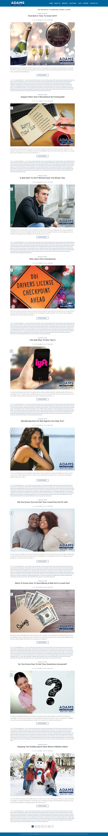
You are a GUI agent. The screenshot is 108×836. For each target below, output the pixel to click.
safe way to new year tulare (56, 411)
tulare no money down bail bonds (43, 495)
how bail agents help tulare (58, 491)
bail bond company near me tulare (51, 486)
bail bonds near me (27, 83)
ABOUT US (57, 3)
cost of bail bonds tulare (29, 84)
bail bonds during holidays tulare (47, 814)
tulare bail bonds (47, 170)
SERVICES (65, 3)
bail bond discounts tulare (34, 81)
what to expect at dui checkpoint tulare (41, 333)
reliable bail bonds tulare (68, 87)
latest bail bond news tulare (17, 494)
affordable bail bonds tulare (38, 649)
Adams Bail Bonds (42, 13)
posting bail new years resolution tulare (26, 168)
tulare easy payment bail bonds (43, 90)
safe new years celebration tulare (41, 411)
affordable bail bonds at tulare (24, 486)
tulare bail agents (28, 89)
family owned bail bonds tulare (57, 84)
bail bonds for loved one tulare (32, 569)
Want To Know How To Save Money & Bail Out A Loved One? (42, 583)
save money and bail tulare (51, 656)
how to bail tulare (31, 167)
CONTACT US (94, 3)
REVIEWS (85, 3)
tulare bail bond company (39, 89)
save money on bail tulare (64, 656)
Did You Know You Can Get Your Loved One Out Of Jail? (42, 502)
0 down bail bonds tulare (34, 80)
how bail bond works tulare (22, 492)
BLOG (80, 3)
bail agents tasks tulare (37, 486)
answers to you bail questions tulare (58, 730)
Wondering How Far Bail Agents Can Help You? (42, 421)
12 (49, 826)
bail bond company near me (20, 81)
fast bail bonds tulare (30, 165)
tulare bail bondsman (19, 90)
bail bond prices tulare (60, 81)
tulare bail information (30, 90)
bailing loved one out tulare (29, 571)
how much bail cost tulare (46, 492)
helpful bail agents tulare (45, 491)
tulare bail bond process (62, 89)
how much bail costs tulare (59, 86)
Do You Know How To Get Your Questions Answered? (42, 664)
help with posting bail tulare (59, 165)
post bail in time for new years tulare (52, 87)
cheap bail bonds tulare (64, 83)
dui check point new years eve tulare (36, 327)
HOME (51, 3)
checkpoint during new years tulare (57, 326)
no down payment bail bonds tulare (34, 87)
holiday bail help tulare (61, 817)
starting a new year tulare (46, 249)
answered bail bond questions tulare (41, 730)
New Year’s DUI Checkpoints (42, 259)
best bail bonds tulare (41, 571)
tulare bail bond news (50, 89)
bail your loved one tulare (16, 571)
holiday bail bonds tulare (36, 86)
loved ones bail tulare (21, 575)
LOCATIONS (72, 3)
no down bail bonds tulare (20, 87)
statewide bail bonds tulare (16, 89)
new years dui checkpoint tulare (65, 329)
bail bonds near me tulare (52, 488)
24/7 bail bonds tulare (58, 80)
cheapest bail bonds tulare (16, 84)
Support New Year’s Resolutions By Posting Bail (42, 97)
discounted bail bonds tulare (42, 84)
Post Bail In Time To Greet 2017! (42, 16)
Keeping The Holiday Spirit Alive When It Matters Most (42, 747)
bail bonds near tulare (37, 83)
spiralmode (50, 20)
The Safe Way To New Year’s (42, 340)
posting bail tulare (22, 249)
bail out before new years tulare (50, 83)
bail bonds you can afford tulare (18, 652)
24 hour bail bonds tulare (47, 80)
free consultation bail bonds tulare (22, 86)
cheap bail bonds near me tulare (25, 489)
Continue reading (43, 75)
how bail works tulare (48, 86)
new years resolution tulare (41, 167)
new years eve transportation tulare (30, 410)
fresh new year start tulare (59, 246)
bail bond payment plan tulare (48, 81)
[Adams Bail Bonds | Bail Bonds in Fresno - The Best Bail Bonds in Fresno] (21, 3)
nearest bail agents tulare (30, 494)
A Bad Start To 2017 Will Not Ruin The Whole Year (42, 178)
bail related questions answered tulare (61, 733)
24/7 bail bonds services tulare (60, 485)
